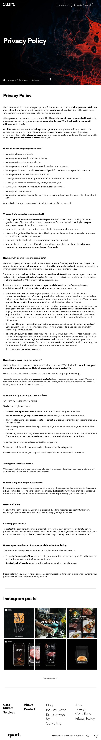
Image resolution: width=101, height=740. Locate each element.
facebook (23, 80)
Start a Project (83, 5)
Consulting (63, 5)
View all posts (49, 678)
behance (35, 80)
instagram (11, 80)
